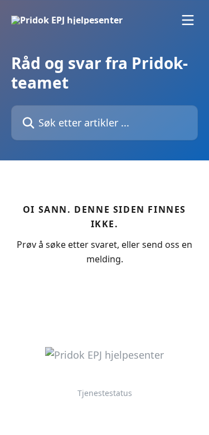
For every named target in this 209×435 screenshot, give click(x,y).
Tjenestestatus (104, 393)
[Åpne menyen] (188, 20)
